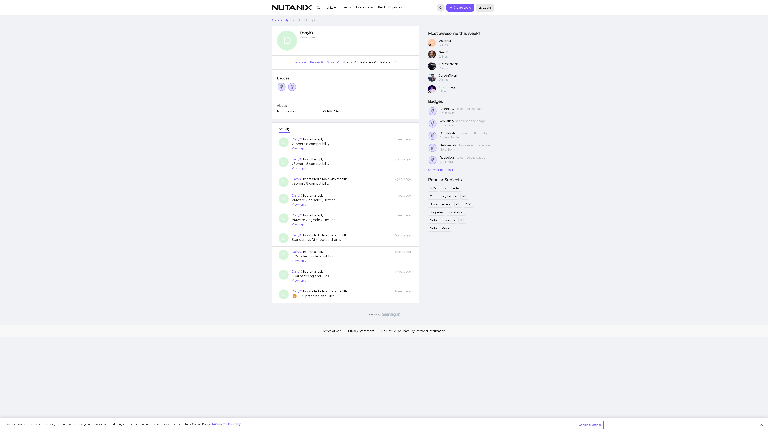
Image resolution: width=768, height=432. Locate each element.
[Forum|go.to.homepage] (292, 8)
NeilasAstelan (448, 64)
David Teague (448, 87)
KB (464, 196)
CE (458, 204)
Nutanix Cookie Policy (226, 424)
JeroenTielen (448, 75)
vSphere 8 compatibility (311, 144)
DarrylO (306, 33)
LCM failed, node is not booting (316, 256)
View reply (299, 148)
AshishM (445, 41)
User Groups (364, 7)
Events (346, 7)
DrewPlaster (448, 133)
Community (280, 20)
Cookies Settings (590, 424)
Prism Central (450, 188)
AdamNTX (447, 109)
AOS (468, 204)
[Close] (761, 424)
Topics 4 (301, 62)
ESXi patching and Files (310, 276)
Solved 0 (333, 62)
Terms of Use (332, 331)
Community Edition (443, 196)
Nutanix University (442, 220)
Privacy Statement (361, 331)
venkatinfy (447, 121)
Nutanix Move (439, 228)
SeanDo (444, 52)
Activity (284, 129)
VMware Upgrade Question (314, 200)
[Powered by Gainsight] (384, 316)
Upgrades (436, 212)
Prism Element (440, 204)
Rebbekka (447, 157)
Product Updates (390, 7)
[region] (384, 425)
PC (462, 220)
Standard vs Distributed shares (316, 240)
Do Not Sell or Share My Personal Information (413, 331)
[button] (460, 8)
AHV (433, 188)
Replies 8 (317, 62)
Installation (456, 212)
